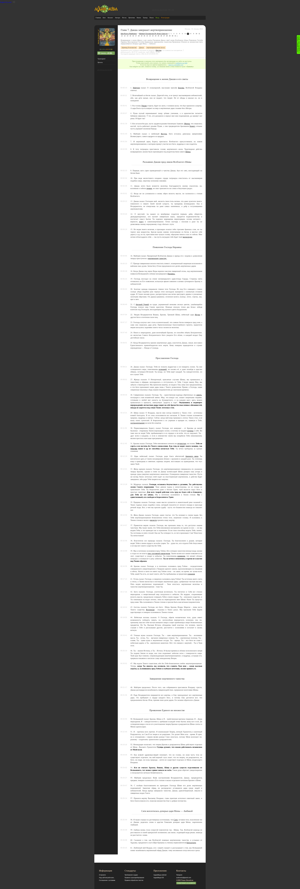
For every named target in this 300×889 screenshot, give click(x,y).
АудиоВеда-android (160, 875)
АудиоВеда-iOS (159, 877)
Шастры (158, 50)
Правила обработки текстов (134, 880)
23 (153, 36)
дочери (149, 188)
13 (124, 36)
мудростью (181, 443)
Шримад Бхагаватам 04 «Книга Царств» (153, 34)
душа (156, 405)
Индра (197, 314)
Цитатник (131, 18)
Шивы (188, 152)
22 (150, 36)
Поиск (152, 18)
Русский (8, 2)
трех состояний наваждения (159, 553)
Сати (176, 819)
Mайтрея (136, 88)
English (2, 2)
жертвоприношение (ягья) (156, 47)
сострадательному (137, 423)
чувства (133, 448)
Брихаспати (191, 842)
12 (122, 36)
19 (141, 36)
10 (196, 33)
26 (161, 36)
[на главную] (106, 13)
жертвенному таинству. (157, 258)
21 (147, 36)
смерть (199, 395)
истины (190, 431)
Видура (164, 134)
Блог (104, 18)
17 (136, 36)
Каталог (110, 18)
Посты (124, 18)
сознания (191, 574)
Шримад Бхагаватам (129, 47)
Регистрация (165, 18)
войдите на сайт (182, 63)
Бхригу (192, 126)
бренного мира (192, 456)
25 (158, 36)
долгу (141, 221)
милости (153, 520)
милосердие (187, 237)
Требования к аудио (131, 875)
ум (147, 448)
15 (130, 36)
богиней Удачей (142, 304)
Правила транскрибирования (134, 877)
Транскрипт (101, 59)
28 (167, 36)
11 (199, 33)
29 (169, 36)
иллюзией (163, 369)
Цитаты (100, 62)
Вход (157, 18)
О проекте (102, 875)
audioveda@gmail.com (183, 877)
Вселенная (150, 609)
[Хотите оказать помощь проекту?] (298, 44)
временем (181, 556)
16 (133, 36)
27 (164, 36)
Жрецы (187, 123)
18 (138, 36)
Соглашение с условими (107, 880)
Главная (98, 18)
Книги (139, 18)
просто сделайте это (175, 65)
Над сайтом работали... (107, 877)
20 (144, 36)
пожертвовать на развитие (186, 883)
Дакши (144, 105)
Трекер (145, 18)
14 (127, 36)
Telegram (179, 875)
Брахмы (181, 88)
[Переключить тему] (14, 2)
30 (172, 36)
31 (175, 36)
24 (155, 36)
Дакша (141, 47)
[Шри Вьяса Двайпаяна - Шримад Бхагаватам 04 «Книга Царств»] (106, 45)
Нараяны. (171, 274)
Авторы (117, 18)
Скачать (106, 53)
